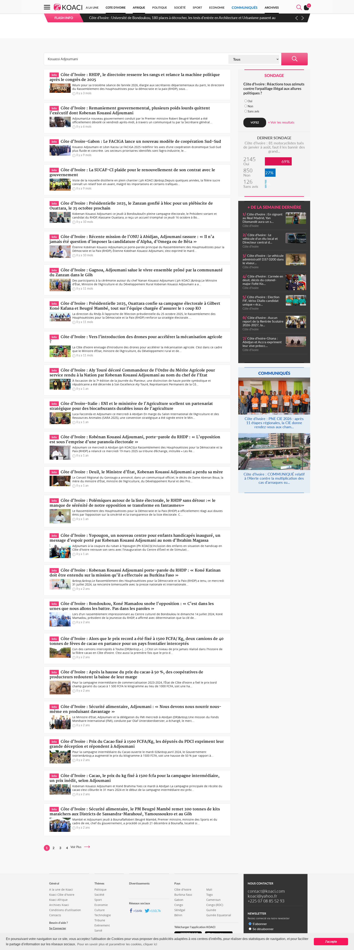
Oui (250, 101)
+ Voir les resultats (281, 122)
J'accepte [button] (331, 941)
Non (250, 106)
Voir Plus (77, 847)
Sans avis (253, 111)
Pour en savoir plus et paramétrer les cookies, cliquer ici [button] (117, 944)
